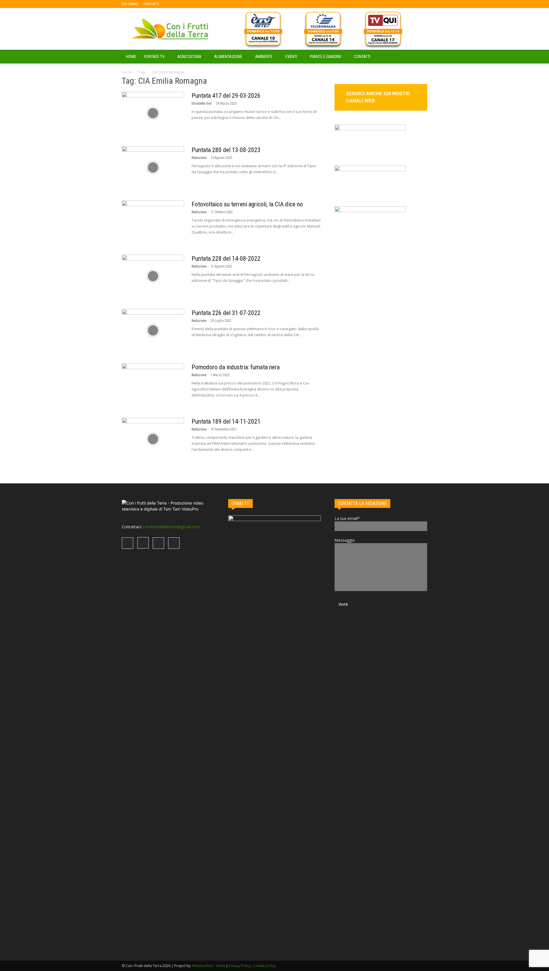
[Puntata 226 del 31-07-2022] (153, 330)
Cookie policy (264, 965)
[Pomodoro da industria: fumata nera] (153, 384)
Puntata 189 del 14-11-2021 (226, 421)
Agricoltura (189, 56)
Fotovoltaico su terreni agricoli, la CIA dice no (247, 204)
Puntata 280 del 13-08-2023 (226, 149)
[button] (420, 57)
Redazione (199, 158)
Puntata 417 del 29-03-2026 (226, 95)
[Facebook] (172, 4)
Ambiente (263, 56)
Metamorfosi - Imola (208, 965)
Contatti (362, 56)
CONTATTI (151, 4)
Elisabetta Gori (202, 103)
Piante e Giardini (325, 56)
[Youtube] (200, 4)
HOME (131, 56)
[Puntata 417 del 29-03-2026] (153, 113)
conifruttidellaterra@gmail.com (171, 526)
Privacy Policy (239, 965)
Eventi (291, 56)
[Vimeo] (191, 4)
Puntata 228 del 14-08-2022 (226, 258)
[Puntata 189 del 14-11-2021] (153, 439)
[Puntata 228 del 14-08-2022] (153, 276)
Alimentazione (228, 56)
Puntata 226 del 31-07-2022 (226, 312)
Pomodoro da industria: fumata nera (236, 367)
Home (127, 72)
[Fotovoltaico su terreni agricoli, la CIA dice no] (153, 221)
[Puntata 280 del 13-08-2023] (153, 167)
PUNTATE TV (154, 56)
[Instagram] (181, 4)
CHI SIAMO (130, 4)
